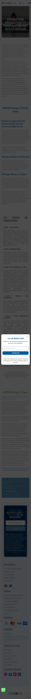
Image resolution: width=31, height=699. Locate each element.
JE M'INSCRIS (15, 353)
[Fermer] (27, 336)
